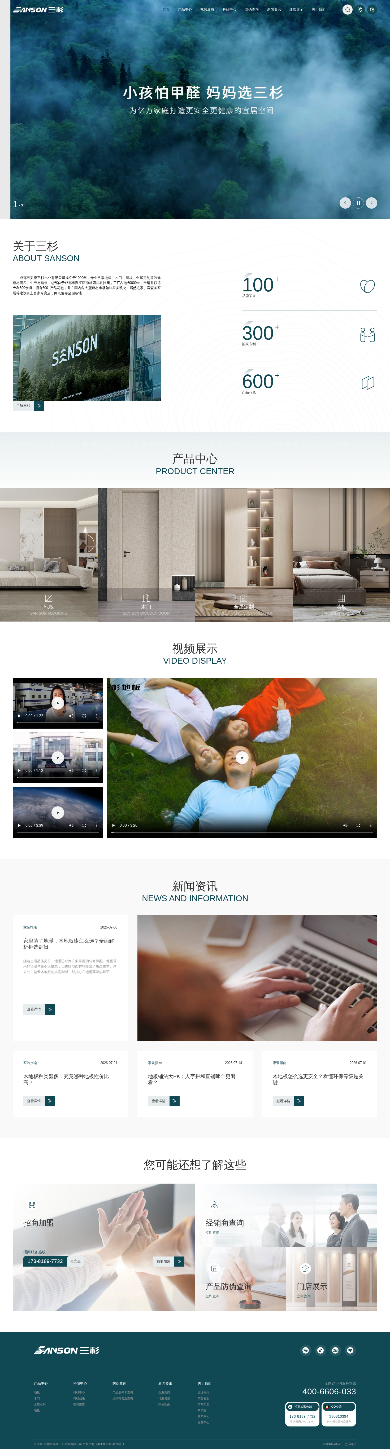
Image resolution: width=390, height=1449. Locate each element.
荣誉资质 (203, 1398)
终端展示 (296, 9)
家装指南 (164, 1404)
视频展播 (207, 9)
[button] (345, 203)
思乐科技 (350, 1444)
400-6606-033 (329, 1391)
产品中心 (185, 9)
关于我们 (319, 9)
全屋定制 (40, 1404)
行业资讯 (164, 1398)
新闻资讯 (274, 9)
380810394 (338, 1416)
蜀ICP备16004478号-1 (109, 1444)
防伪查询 (252, 9)
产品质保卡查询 (122, 1392)
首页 (166, 9)
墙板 (37, 1410)
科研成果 (79, 1398)
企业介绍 (203, 1392)
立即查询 (212, 1233)
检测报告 (79, 1404)
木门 (37, 1398)
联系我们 (203, 1416)
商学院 (202, 1410)
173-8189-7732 (302, 1416)
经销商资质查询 (122, 1398)
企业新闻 (164, 1392)
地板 (37, 1392)
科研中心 (229, 9)
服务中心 (203, 1422)
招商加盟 (203, 1404)
